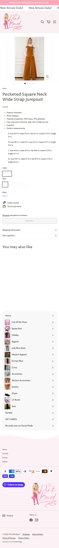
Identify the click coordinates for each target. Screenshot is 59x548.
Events (4, 458)
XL (27, 184)
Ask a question (8, 235)
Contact (5, 453)
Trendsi (5, 106)
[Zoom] (47, 76)
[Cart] (48, 22)
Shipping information (11, 230)
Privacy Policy (23, 538)
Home (4, 88)
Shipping (5, 215)
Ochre (7, 174)
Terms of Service (8, 538)
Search (4, 462)
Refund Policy (37, 534)
